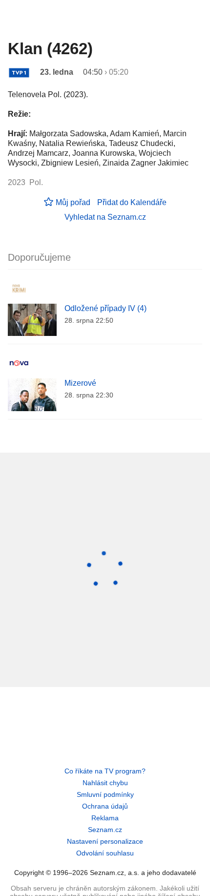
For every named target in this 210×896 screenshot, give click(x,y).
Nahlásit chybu (105, 783)
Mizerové (80, 383)
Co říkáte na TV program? (105, 771)
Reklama (105, 818)
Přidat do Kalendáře (132, 202)
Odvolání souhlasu (105, 853)
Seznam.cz (105, 829)
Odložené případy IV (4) (105, 308)
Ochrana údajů (105, 806)
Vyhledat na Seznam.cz (105, 217)
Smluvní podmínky (105, 794)
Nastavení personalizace (105, 841)
